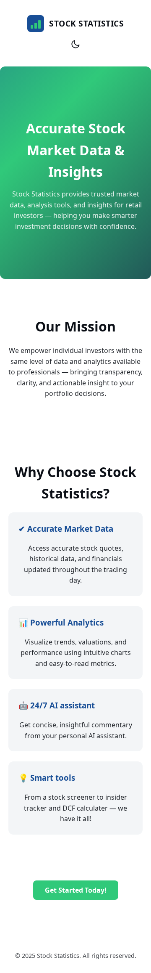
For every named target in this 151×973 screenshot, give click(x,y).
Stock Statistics (86, 23)
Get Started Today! (76, 890)
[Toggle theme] (75, 44)
